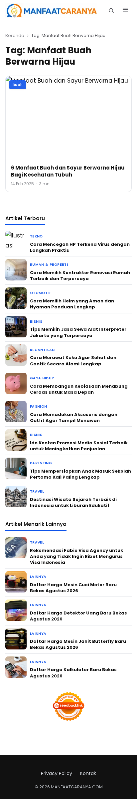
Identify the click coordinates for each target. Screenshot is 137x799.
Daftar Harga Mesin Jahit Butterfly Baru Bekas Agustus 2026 (78, 644)
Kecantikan (42, 349)
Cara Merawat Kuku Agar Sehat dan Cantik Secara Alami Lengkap (73, 360)
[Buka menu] (125, 10)
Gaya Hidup (42, 378)
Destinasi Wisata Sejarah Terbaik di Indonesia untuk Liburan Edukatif (73, 502)
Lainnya (38, 576)
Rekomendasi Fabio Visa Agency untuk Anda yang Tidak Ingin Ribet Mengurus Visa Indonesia (76, 556)
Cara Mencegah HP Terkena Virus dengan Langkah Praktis (80, 247)
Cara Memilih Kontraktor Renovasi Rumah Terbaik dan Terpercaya (80, 275)
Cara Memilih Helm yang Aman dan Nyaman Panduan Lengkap (72, 304)
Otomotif (40, 292)
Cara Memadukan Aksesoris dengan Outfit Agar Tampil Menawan (73, 417)
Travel (37, 491)
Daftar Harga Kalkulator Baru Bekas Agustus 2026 (73, 672)
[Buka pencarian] (111, 10)
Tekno (36, 236)
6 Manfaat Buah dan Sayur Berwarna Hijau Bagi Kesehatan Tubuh (68, 171)
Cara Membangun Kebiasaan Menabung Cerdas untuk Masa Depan (79, 389)
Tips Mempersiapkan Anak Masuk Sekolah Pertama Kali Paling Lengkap (80, 474)
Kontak (88, 773)
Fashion (38, 406)
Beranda (14, 35)
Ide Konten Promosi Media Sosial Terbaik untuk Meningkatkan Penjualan (79, 446)
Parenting (41, 463)
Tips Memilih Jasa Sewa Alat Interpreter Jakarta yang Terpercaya (78, 332)
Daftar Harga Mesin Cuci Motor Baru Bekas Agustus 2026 (73, 588)
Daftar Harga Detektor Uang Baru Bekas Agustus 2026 (78, 616)
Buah (18, 84)
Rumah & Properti (49, 264)
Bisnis (36, 321)
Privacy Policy (56, 773)
